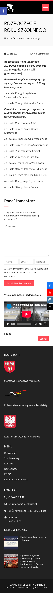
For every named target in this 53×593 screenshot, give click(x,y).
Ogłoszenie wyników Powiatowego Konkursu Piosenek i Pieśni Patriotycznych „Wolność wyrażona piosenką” (31, 561)
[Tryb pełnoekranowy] (45, 323)
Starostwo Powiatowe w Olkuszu (22, 380)
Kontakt (8, 463)
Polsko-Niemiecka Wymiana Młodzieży (25, 405)
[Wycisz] (40, 323)
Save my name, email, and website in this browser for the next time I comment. (26, 272)
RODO (7, 474)
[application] (26, 314)
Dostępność (10, 468)
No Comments (41, 53)
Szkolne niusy (11, 458)
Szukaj (8, 333)
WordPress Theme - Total (18, 587)
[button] (3, 11)
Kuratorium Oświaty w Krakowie (22, 436)
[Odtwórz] (8, 323)
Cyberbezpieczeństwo (16, 479)
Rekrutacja (10, 453)
